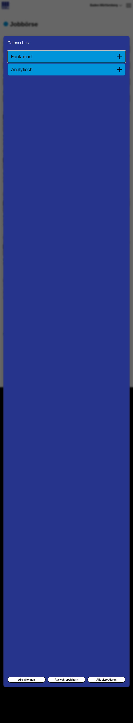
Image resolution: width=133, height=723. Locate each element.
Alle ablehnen (26, 679)
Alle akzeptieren (106, 679)
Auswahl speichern (66, 679)
